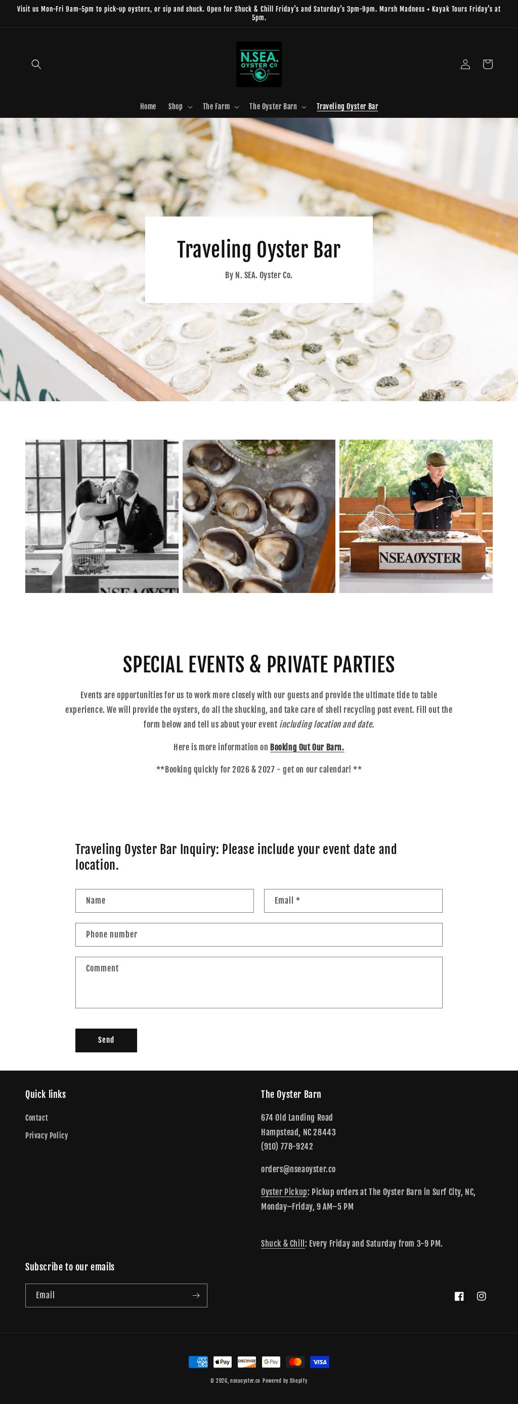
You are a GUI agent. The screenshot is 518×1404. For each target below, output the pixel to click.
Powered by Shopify (285, 1381)
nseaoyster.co (245, 1381)
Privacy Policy (46, 1135)
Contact (36, 1118)
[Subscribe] (196, 1295)
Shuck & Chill (283, 1244)
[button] (36, 64)
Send (106, 1040)
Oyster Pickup (284, 1192)
